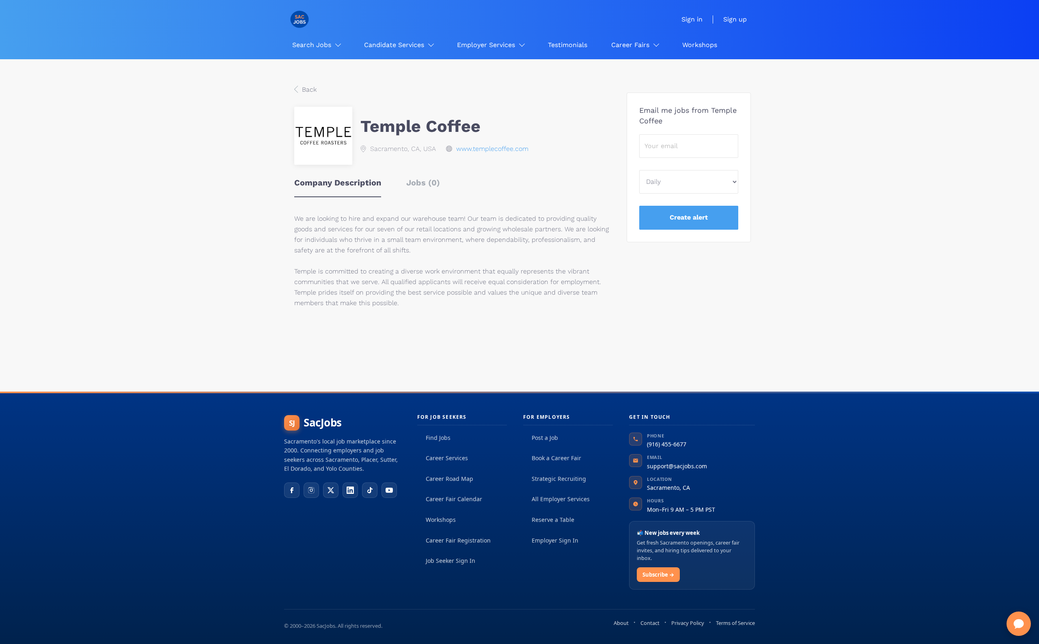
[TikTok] (369, 490)
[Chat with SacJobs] (1019, 624)
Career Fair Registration (458, 540)
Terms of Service (735, 623)
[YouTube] (389, 490)
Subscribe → (658, 574)
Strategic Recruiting (559, 478)
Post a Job (545, 438)
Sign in (692, 19)
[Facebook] (292, 490)
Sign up (735, 19)
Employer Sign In (555, 540)
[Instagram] (311, 490)
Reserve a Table (553, 519)
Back (308, 89)
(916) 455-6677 (666, 444)
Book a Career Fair (556, 458)
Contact (650, 623)
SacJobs (315, 422)
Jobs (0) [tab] (423, 182)
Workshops (441, 519)
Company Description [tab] (337, 182)
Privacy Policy (687, 623)
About (621, 623)
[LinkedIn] (350, 490)
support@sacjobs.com (677, 466)
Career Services (447, 458)
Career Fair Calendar (454, 499)
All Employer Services (561, 499)
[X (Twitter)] (330, 490)
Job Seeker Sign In (450, 560)
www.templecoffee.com (492, 149)
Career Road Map (449, 478)
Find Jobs (438, 438)
